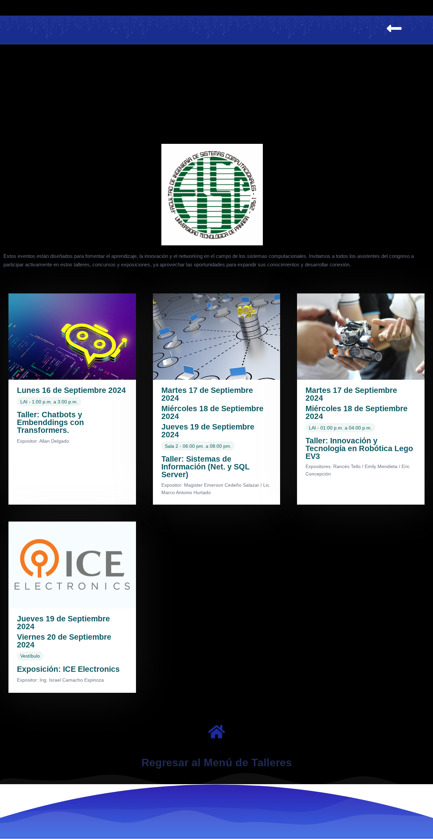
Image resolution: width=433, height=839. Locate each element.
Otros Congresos (249, 7)
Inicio (41, 7)
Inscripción (308, 7)
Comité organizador (370, 7)
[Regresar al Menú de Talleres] (216, 731)
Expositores (190, 7)
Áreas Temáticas (133, 7)
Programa (79, 7)
